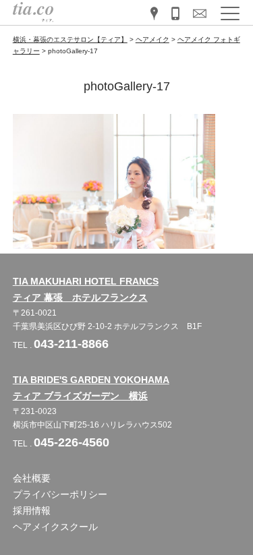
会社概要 (32, 478)
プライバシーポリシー (60, 494)
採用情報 (32, 510)
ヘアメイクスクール (55, 526)
